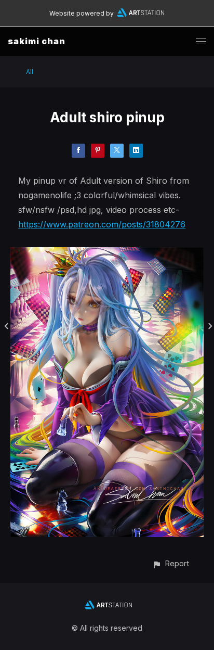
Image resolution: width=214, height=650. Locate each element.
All (29, 71)
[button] (170, 563)
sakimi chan (36, 41)
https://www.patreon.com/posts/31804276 (101, 224)
